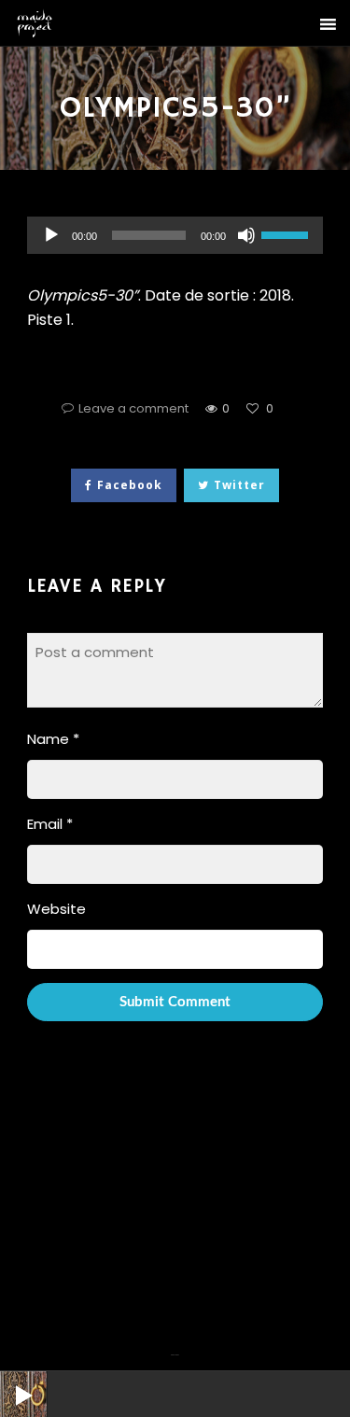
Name (53, 739)
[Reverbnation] (177, 1343)
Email (50, 824)
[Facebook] (173, 1343)
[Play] (9, 1380)
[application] (175, 235)
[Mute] (246, 235)
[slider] (287, 233)
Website (56, 909)
